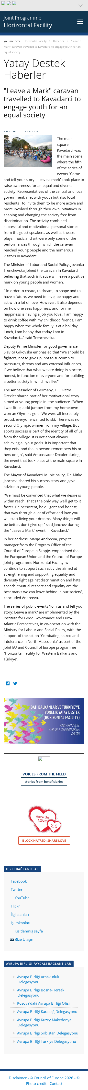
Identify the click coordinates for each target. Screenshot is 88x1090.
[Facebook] (7, 683)
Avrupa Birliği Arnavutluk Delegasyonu (38, 979)
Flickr (15, 906)
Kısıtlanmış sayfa (29, 931)
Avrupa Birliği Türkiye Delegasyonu (46, 1041)
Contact (56, 1083)
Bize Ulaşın (24, 939)
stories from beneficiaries (44, 781)
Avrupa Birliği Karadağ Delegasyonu (47, 1011)
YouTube (21, 897)
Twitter (16, 889)
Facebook (19, 881)
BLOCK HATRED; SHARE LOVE (44, 840)
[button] (44, 5)
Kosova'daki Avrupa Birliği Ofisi (43, 1003)
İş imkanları (20, 922)
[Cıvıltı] (15, 683)
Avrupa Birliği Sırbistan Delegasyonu (47, 1033)
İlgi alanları (20, 914)
